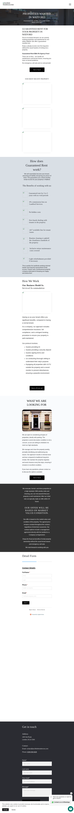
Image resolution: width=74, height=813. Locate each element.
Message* (25, 787)
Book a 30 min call (37, 388)
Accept (5, 809)
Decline (14, 809)
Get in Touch (37, 69)
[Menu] (70, 4)
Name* (24, 760)
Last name (25, 769)
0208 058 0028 (32, 752)
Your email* (26, 778)
